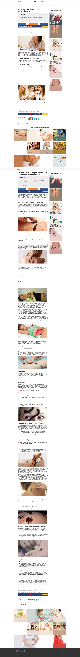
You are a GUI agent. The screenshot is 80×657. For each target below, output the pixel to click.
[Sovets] (39, 2)
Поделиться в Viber (36, 119)
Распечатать (45, 599)
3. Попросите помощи (23, 18)
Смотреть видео (33, 549)
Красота (40, 4)
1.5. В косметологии (36, 179)
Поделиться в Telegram (34, 119)
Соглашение (44, 169)
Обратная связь (49, 169)
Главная (19, 4)
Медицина (35, 4)
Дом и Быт (50, 4)
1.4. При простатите (23, 185)
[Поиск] (61, 4)
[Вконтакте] (19, 1)
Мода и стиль (45, 4)
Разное (55, 4)
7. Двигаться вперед (36, 18)
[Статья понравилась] (19, 119)
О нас (36, 169)
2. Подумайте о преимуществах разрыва (25, 17)
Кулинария (26, 4)
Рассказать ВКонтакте (22, 23)
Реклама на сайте (21, 121)
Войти (61, 2)
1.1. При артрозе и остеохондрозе (25, 181)
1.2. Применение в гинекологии (24, 182)
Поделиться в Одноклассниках (33, 23)
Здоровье (30, 4)
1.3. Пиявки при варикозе (23, 184)
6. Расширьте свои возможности (38, 17)
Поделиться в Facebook (45, 23)
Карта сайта (39, 169)
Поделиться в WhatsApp (38, 119)
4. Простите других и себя (23, 20)
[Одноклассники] (20, 1)
